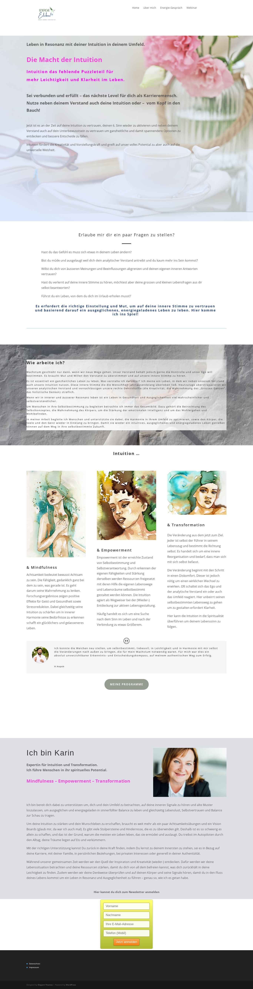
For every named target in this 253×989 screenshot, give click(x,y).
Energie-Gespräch (171, 7)
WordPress (71, 984)
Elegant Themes (45, 984)
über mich (149, 7)
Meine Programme (126, 684)
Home (135, 7)
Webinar (192, 7)
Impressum (34, 967)
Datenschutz (34, 963)
